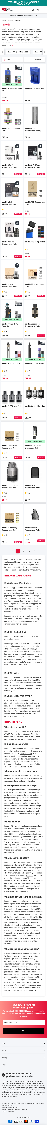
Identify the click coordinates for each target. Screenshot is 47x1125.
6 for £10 (18, 214)
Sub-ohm (29, 875)
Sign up (23, 1031)
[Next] (34, 551)
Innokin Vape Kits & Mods (18, 52)
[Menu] (42, 9)
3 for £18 (41, 541)
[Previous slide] (2, 51)
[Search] (28, 9)
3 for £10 (18, 174)
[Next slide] (45, 51)
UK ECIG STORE (26, 754)
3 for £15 (18, 296)
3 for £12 (41, 174)
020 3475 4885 (12, 1107)
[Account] (33, 9)
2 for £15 (41, 296)
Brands (10, 20)
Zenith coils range (16, 917)
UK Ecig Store (26, 1117)
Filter (8, 60)
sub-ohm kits (22, 737)
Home (4, 20)
